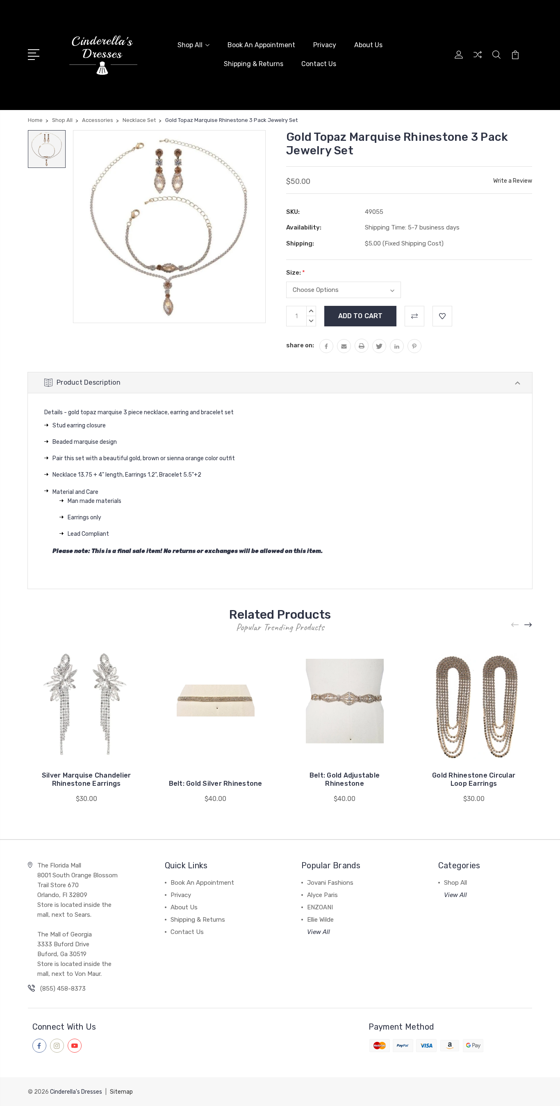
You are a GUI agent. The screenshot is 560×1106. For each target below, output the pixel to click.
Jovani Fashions (330, 882)
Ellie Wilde (320, 919)
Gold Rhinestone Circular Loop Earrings (473, 779)
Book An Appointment (261, 45)
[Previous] (515, 625)
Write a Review (512, 180)
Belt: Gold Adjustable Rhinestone (345, 779)
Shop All (190, 45)
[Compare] (477, 59)
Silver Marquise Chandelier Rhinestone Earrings (86, 779)
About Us (368, 45)
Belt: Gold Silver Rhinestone (215, 783)
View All (318, 932)
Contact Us (318, 64)
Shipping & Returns (253, 64)
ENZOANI (320, 907)
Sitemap (121, 1091)
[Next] (528, 625)
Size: (295, 272)
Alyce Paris (322, 895)
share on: (300, 345)
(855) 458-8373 (63, 988)
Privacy (324, 45)
